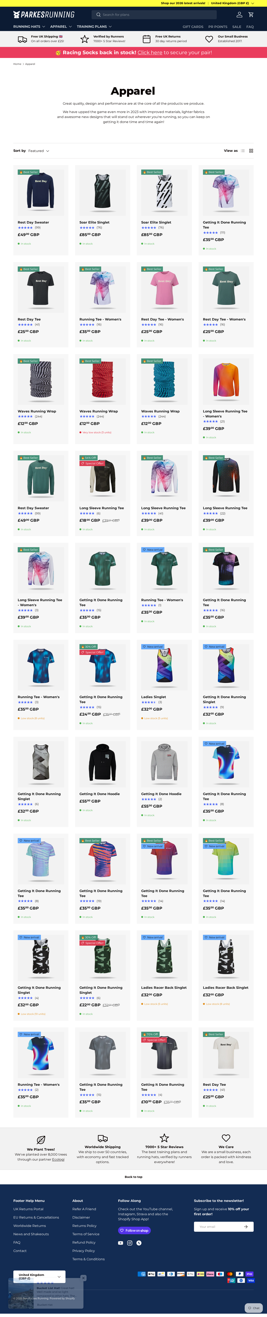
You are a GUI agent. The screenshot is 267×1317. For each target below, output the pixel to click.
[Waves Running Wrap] (41, 381)
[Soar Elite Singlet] (102, 193)
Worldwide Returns (29, 1226)
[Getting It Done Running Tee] (226, 193)
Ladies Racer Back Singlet (164, 988)
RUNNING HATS (26, 27)
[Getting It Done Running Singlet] (226, 667)
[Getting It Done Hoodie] (102, 764)
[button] (251, 14)
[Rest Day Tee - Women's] (164, 289)
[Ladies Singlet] (164, 667)
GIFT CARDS (193, 27)
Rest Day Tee (29, 319)
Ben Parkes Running (35, 1298)
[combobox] (154, 14)
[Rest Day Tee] (41, 289)
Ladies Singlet (153, 697)
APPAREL (58, 27)
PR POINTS (217, 27)
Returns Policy (84, 1226)
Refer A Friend (84, 1209)
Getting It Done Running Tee (224, 224)
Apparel (30, 63)
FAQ (250, 27)
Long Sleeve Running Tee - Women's (225, 413)
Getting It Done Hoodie (99, 794)
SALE (236, 27)
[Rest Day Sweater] (41, 193)
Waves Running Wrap (37, 411)
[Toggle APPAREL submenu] (70, 26)
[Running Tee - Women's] (102, 289)
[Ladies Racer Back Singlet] (164, 958)
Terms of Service (85, 1234)
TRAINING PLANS (92, 27)
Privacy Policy (83, 1251)
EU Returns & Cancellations (36, 1217)
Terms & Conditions (88, 1259)
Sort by (19, 151)
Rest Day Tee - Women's (162, 319)
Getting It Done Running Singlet (224, 699)
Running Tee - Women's (100, 319)
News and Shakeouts (31, 1234)
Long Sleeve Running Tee (101, 508)
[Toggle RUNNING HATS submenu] (43, 26)
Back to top (133, 1177)
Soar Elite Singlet (94, 222)
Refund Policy (84, 1242)
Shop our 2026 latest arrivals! (183, 3)
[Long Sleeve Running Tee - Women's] (226, 381)
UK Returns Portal (28, 1209)
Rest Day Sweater (33, 222)
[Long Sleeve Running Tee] (102, 478)
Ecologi (58, 1159)
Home (17, 63)
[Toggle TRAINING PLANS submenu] (110, 26)
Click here (150, 52)
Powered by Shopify (62, 1298)
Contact (20, 1251)
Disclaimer (81, 1217)
